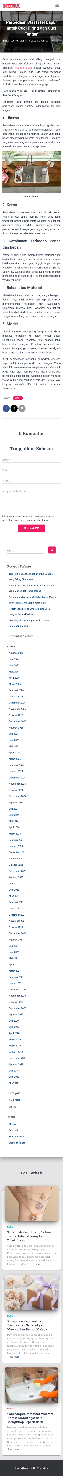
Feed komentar (17, 1136)
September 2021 (17, 933)
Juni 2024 (14, 815)
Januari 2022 (16, 908)
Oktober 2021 (16, 927)
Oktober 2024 (16, 790)
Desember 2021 (17, 915)
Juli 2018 (14, 1070)
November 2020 (17, 995)
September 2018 (17, 1058)
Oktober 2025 (16, 715)
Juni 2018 (14, 1077)
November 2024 (17, 784)
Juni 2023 (14, 889)
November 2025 (17, 709)
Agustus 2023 (16, 877)
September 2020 (17, 1008)
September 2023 (17, 871)
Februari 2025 (16, 765)
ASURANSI (14, 1100)
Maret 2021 (15, 971)
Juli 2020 (14, 1020)
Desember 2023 (17, 852)
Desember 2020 (17, 989)
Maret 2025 (15, 759)
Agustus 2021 (16, 939)
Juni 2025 (14, 740)
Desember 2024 (17, 777)
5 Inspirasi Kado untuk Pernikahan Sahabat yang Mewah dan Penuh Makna (27, 1325)
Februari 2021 (16, 977)
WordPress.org (17, 1142)
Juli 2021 (14, 946)
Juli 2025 (14, 734)
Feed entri (14, 1130)
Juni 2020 (14, 1027)
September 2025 (17, 721)
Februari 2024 (16, 840)
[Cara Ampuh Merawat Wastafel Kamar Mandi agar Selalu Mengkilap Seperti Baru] (31, 1385)
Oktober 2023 (16, 865)
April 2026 (14, 678)
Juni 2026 (14, 665)
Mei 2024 (13, 821)
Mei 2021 (13, 958)
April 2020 (14, 1033)
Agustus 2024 (16, 802)
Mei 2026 (13, 671)
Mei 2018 (13, 1083)
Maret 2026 (15, 684)
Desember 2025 (17, 702)
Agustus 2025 (16, 727)
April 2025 (14, 752)
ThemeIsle (42, 1468)
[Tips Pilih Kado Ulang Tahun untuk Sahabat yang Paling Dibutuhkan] (31, 1203)
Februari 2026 (16, 690)
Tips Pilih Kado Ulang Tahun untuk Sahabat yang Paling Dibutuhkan (29, 1236)
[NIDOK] (12, 6)
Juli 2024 (14, 809)
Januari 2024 (16, 846)
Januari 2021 (16, 983)
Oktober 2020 (16, 1002)
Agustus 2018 (16, 1064)
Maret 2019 (15, 1045)
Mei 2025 (13, 746)
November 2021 (17, 921)
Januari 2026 (16, 696)
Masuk (12, 1124)
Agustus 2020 (16, 1014)
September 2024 (17, 796)
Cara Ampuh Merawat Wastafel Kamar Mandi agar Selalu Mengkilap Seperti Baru (31, 1418)
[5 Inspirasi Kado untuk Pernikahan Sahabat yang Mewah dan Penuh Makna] (31, 1292)
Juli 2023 (14, 883)
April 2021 (14, 964)
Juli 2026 (14, 659)
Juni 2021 (14, 952)
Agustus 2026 (16, 653)
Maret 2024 (15, 833)
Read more (34, 1264)
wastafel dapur (23, 67)
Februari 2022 (16, 902)
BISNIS (18, 398)
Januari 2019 (16, 1052)
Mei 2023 (13, 896)
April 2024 (14, 827)
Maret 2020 (15, 1039)
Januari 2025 (16, 771)
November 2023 (17, 858)
